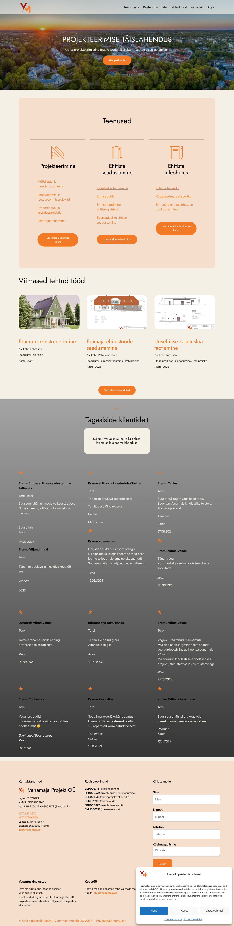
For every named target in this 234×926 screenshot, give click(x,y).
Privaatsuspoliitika (193, 919)
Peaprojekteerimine (51, 221)
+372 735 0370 (27, 813)
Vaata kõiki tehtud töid (117, 390)
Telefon (158, 827)
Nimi (156, 792)
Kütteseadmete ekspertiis (173, 196)
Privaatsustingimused (111, 921)
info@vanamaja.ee (30, 829)
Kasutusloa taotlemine (112, 188)
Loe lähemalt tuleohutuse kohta (176, 228)
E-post (158, 809)
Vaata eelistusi (214, 910)
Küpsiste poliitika (173, 919)
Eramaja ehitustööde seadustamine (110, 344)
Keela (184, 910)
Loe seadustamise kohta (117, 239)
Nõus (154, 910)
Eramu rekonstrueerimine (47, 341)
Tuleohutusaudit (167, 188)
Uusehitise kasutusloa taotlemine (178, 344)
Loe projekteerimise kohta (57, 240)
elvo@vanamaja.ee (105, 893)
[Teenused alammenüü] (139, 7)
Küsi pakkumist (117, 60)
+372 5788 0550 (28, 817)
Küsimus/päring (164, 844)
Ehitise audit (105, 196)
